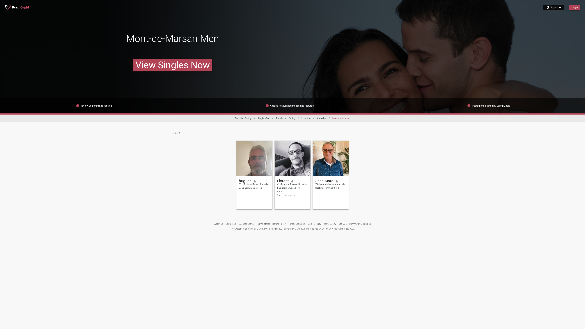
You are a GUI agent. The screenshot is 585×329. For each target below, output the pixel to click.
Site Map (343, 224)
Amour (280, 191)
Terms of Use (263, 224)
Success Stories (247, 224)
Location (305, 118)
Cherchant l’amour (286, 195)
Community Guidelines (360, 224)
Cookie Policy (314, 224)
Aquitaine (321, 118)
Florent (283, 181)
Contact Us (231, 224)
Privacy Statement (296, 224)
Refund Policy (279, 224)
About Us (218, 224)
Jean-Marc (324, 181)
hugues (245, 181)
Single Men (263, 118)
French (279, 118)
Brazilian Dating (243, 118)
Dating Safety (329, 224)
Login (575, 7)
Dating (292, 118)
